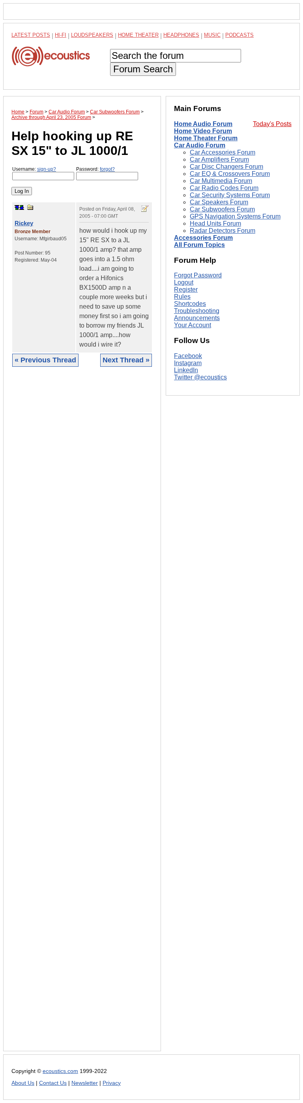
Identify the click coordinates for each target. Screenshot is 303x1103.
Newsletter (84, 1083)
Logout (183, 282)
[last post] (21, 207)
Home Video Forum (203, 131)
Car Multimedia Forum (221, 180)
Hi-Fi (60, 35)
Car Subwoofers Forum (222, 209)
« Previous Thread (45, 360)
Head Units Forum (215, 223)
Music (212, 35)
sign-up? (46, 169)
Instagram (188, 363)
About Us (22, 1083)
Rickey (24, 223)
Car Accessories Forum (222, 152)
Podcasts (239, 35)
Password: (95, 169)
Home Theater (138, 35)
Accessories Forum (203, 237)
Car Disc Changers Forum (226, 166)
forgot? (107, 169)
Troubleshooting (196, 310)
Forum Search (143, 69)
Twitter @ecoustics (200, 377)
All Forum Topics (199, 244)
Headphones (181, 35)
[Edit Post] (145, 209)
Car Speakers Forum (219, 202)
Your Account (192, 325)
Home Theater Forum (206, 138)
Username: (34, 169)
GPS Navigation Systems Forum (235, 216)
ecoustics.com (60, 1071)
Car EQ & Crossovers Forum (230, 173)
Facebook (188, 356)
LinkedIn (186, 370)
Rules (182, 296)
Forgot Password (198, 275)
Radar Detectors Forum (222, 230)
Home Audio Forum (203, 124)
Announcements (197, 318)
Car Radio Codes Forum (224, 188)
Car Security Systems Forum (230, 195)
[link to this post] (30, 207)
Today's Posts (272, 124)
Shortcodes (190, 303)
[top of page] (17, 207)
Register (186, 289)
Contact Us (53, 1083)
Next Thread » (126, 360)
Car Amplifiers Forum (219, 159)
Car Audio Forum (199, 145)
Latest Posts (30, 35)
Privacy (112, 1083)
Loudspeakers (92, 35)
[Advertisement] (82, 715)
